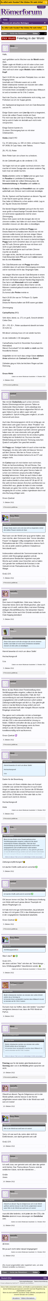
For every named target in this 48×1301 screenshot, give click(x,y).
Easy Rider (14, 516)
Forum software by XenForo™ (10, 1283)
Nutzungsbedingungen (26, 1281)
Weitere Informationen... (28, 1298)
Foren (5, 20)
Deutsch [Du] (6, 1278)
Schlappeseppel (17, 983)
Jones (12, 1156)
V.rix (12, 629)
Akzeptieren (16, 1298)
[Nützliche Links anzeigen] (45, 33)
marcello (13, 591)
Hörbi (12, 46)
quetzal (13, 394)
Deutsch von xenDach (26, 1283)
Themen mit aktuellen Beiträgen (15, 23)
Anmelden (41, 7)
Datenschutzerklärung (40, 1281)
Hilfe (45, 1278)
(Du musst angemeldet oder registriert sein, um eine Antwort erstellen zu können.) (22, 1266)
